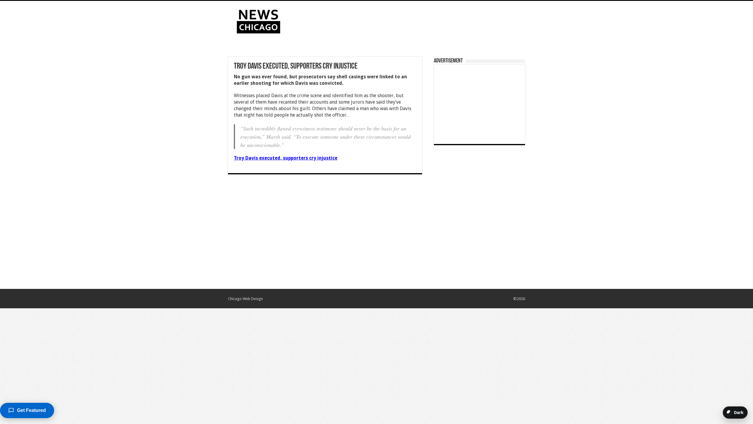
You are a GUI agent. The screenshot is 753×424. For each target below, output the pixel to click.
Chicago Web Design (245, 299)
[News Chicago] (258, 20)
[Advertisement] (413, 20)
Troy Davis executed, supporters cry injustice (285, 158)
